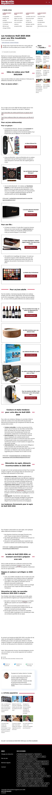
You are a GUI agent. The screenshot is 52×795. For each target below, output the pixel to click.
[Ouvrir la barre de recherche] (46, 2)
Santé (42, 783)
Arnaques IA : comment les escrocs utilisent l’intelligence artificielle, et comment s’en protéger (27, 708)
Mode (32, 776)
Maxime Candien (27, 673)
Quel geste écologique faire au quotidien (33, 778)
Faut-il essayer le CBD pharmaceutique (26, 768)
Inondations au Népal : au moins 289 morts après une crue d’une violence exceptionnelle (18, 21)
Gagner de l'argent (34, 771)
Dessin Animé (45, 764)
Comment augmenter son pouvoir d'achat (27, 759)
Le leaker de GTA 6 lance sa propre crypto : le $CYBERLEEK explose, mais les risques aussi (30, 21)
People (42, 776)
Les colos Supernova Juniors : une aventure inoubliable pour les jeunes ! (28, 726)
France (25, 771)
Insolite (19, 773)
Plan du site (4, 758)
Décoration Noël (6, 658)
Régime (36, 783)
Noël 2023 (13, 658)
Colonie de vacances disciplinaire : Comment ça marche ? (39, 73)
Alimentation (37, 754)
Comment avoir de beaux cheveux (25, 761)
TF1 (18, 785)
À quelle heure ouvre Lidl (34, 785)
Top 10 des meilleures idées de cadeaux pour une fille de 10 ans (17, 118)
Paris (37, 776)
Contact (3, 767)
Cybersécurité (36, 764)
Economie (20, 766)
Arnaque (31, 756)
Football (19, 771)
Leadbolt (3, 793)
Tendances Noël (19, 658)
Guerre (42, 771)
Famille (4, 657)
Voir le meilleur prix (31, 147)
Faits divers (37, 766)
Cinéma (43, 756)
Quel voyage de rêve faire (36, 781)
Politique (19, 778)
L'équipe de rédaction (7, 754)
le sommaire (9, 52)
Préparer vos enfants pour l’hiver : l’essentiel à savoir (46, 59)
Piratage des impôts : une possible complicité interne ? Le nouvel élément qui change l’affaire (7, 22)
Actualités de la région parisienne (25, 754)
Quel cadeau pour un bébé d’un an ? (46, 86)
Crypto (28, 764)
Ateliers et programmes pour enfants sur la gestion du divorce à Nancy (39, 88)
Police (48, 776)
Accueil (3, 741)
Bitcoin (37, 756)
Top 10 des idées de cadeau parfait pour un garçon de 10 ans (17, 113)
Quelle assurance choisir (23, 781)
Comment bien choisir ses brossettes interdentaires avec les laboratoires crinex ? (42, 22)
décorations (20, 489)
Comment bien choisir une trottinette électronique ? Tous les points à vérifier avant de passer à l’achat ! (6, 728)
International (38, 773)
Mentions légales (6, 762)
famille (19, 565)
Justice (19, 776)
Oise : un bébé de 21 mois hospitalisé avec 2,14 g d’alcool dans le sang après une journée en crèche (6, 707)
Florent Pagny (40, 768)
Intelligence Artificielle (28, 773)
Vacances (24, 785)
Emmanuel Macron (29, 766)
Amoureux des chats (22, 756)
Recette (30, 783)
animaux (24, 601)
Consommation (21, 764)
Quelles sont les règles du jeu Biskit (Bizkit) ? (46, 73)
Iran (45, 773)
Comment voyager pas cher (42, 761)
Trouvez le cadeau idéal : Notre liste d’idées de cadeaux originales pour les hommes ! (16, 726)
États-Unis (44, 785)
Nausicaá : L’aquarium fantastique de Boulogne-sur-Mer (39, 59)
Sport (47, 783)
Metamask (26, 776)
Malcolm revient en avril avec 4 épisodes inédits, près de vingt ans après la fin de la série (17, 707)
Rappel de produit (21, 783)
